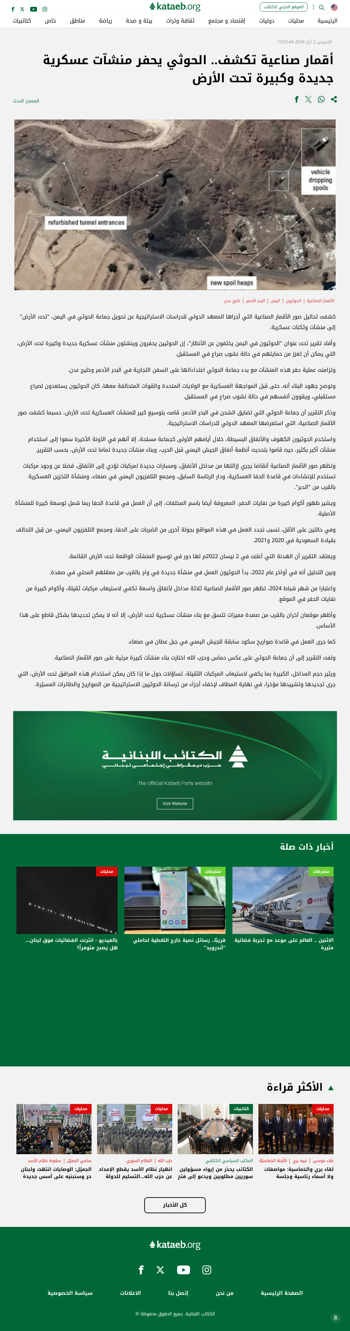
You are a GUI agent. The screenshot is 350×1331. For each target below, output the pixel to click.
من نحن (224, 1293)
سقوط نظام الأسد (44, 1160)
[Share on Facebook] (297, 101)
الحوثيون (293, 301)
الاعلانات (130, 1293)
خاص (50, 21)
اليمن (275, 301)
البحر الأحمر (255, 301)
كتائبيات (22, 21)
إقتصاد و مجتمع (226, 21)
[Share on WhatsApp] (321, 101)
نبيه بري (300, 1160)
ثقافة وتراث (180, 21)
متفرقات (321, 871)
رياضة (105, 21)
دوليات (266, 21)
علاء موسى (323, 1160)
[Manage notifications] (335, 1317)
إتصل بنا (178, 1293)
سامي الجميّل (79, 1160)
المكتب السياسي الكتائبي (229, 1160)
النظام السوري (139, 1160)
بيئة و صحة (139, 21)
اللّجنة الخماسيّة (273, 1160)
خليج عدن (232, 301)
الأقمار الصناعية (320, 301)
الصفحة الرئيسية (282, 1293)
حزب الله (165, 1160)
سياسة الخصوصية (70, 1293)
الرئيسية (328, 21)
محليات (296, 21)
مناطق (77, 21)
